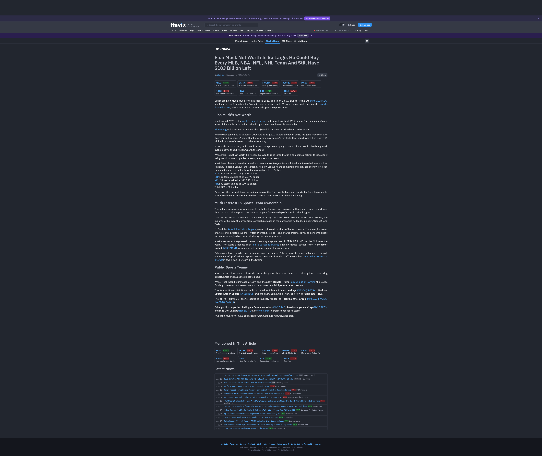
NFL (217, 180)
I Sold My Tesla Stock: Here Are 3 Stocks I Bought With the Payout (251, 417)
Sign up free (365, 25)
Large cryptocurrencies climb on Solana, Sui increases (246, 428)
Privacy (272, 444)
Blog (259, 444)
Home (174, 30)
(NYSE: (226, 248)
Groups (216, 30)
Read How (303, 35)
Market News (241, 41)
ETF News (286, 41)
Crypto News (300, 41)
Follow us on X (283, 444)
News (207, 30)
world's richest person (254, 121)
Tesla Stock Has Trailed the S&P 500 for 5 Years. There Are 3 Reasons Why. (254, 393)
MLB (217, 173)
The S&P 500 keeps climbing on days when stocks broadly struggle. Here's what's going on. (261, 375)
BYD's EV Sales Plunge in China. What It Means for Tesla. (247, 386)
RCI (283, 307)
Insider (225, 30)
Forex (242, 30)
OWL (248, 310)
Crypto (250, 30)
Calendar (269, 30)
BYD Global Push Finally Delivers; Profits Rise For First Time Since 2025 (253, 397)
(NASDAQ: (315, 100)
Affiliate (224, 444)
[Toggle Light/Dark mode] (342, 24)
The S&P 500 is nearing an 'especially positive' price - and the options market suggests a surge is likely (265, 406)
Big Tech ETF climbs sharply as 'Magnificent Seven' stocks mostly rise (252, 413)
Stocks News (272, 41)
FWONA (322, 298)
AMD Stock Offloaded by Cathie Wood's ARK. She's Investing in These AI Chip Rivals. (258, 424)
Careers (243, 444)
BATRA (312, 290)
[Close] (538, 18)
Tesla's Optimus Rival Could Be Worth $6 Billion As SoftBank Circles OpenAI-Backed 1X (259, 410)
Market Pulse (257, 41)
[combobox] (231, 25)
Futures (233, 30)
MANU (233, 248)
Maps (192, 30)
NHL (217, 183)
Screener (183, 30)
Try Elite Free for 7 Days (316, 18)
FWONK (230, 302)
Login (352, 25)
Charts (200, 30)
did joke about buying (265, 244)
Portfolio (259, 30)
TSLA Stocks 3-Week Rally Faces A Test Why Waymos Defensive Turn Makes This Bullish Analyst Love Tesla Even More (272, 401)
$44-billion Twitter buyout (242, 229)
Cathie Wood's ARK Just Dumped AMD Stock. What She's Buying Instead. (254, 421)
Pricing (358, 30)
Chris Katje (221, 75)
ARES (324, 307)
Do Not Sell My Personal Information (306, 444)
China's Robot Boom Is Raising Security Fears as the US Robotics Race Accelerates (257, 390)
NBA (217, 176)
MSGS (250, 293)
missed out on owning (302, 281)
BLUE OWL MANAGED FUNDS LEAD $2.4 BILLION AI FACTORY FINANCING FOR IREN (259, 379)
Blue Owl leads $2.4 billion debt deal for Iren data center (247, 382)
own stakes (263, 310)
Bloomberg (221, 129)
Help (367, 30)
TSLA (324, 100)
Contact (251, 444)
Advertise (234, 444)
